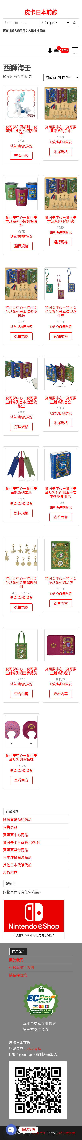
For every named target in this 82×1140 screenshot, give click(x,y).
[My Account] (50, 50)
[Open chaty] (11, 1129)
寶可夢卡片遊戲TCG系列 (21, 842)
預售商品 (10, 827)
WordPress (38, 1133)
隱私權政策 (18, 975)
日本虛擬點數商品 (17, 857)
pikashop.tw (34, 1048)
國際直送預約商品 (17, 819)
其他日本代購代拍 (17, 865)
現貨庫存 (10, 872)
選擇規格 (61, 151)
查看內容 (21, 155)
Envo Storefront (66, 1133)
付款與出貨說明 (21, 967)
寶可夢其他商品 (15, 849)
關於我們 (16, 960)
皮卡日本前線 (41, 12)
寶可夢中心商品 (15, 834)
